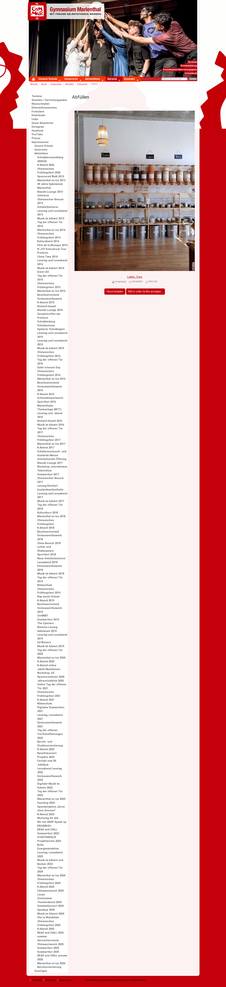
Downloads (38, 115)
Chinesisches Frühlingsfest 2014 (48, 235)
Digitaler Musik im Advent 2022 (48, 785)
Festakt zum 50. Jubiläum (47, 762)
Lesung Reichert (47, 485)
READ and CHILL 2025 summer (50, 934)
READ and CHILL (47, 829)
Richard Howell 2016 (49, 420)
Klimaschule (44, 585)
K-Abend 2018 (45, 527)
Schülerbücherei (47, 207)
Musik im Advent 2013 (50, 218)
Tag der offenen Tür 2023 (50, 793)
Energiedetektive (48, 848)
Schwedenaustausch (50, 397)
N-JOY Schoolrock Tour (51, 249)
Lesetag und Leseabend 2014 (52, 262)
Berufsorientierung (49, 967)
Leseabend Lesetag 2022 (49, 770)
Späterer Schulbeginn (51, 329)
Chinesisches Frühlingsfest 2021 (48, 694)
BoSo (40, 844)
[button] (60, 80)
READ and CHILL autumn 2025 (52, 957)
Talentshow (44, 470)
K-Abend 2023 (45, 814)
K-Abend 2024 (45, 886)
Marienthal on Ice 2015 (51, 291)
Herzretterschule (48, 940)
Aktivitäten (92, 79)
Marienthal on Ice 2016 (51, 378)
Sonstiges (40, 971)
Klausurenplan (40, 103)
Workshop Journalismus (52, 466)
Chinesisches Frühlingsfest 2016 (48, 354)
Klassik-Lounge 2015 (50, 310)
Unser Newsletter (42, 123)
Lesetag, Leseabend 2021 (50, 717)
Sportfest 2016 (46, 401)
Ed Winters (44, 642)
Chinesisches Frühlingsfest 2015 (48, 285)
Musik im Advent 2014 (50, 268)
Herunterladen (115, 291)
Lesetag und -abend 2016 (49, 415)
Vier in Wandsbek (48, 917)
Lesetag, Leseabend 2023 (50, 854)
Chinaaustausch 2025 (50, 944)
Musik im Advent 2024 (50, 913)
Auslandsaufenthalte (50, 489)
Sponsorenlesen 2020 (50, 676)
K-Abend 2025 (45, 928)
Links (35, 119)
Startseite (34, 84)
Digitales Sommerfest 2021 (50, 709)
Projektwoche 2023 (49, 841)
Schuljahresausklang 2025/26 (50, 159)
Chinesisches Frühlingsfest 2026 (48, 170)
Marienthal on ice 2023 (51, 799)
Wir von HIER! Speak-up (51, 822)
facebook (37, 130)
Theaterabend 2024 (49, 902)
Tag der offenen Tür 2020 (50, 652)
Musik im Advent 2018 (50, 573)
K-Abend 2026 (45, 165)
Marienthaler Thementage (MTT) (49, 407)
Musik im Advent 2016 (50, 424)
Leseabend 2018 (47, 562)
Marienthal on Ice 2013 (51, 180)
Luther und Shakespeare (45, 548)
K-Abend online (46, 665)
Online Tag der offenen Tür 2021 (51, 686)
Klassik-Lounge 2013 (50, 191)
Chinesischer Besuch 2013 (50, 201)
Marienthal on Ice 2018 (51, 516)
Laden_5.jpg (134, 277)
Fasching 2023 (46, 802)
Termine (192, 62)
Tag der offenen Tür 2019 (50, 579)
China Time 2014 (47, 256)
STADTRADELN (46, 837)
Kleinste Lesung (47, 627)
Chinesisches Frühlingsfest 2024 (48, 881)
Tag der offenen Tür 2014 (50, 224)
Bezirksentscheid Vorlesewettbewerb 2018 (49, 535)
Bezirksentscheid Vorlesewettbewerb (49, 296)
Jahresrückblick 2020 (50, 680)
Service (112, 79)
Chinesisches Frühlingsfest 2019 (48, 591)
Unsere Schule (47, 79)
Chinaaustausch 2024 (50, 890)
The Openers (45, 623)
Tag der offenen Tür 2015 (50, 277)
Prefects (42, 252)
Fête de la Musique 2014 (52, 245)
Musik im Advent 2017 (50, 501)
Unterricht (71, 79)
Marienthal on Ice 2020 (51, 657)
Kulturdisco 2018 (47, 512)
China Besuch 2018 (49, 543)
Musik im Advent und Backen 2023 (50, 862)
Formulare (38, 111)
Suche (193, 79)
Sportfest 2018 (46, 554)
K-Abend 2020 (45, 661)
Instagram (38, 126)
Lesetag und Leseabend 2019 (52, 636)
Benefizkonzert (46, 753)
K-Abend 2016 (45, 394)
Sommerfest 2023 (48, 833)
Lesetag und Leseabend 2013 (52, 212)
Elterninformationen (44, 107)
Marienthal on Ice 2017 (51, 443)
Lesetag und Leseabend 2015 (52, 335)
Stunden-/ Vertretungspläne (49, 100)
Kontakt (129, 79)
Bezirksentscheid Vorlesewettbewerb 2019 (49, 608)
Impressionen (56, 84)
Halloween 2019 (46, 631)
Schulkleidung (46, 321)
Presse (36, 138)
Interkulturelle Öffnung (51, 459)
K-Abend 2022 (45, 749)
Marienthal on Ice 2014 (51, 230)
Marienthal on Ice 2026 (51, 963)
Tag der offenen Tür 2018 (50, 506)
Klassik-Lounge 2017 (50, 463)
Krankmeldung (189, 65)
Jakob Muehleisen (48, 669)
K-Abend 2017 (45, 447)
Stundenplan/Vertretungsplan (180, 69)
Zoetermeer (44, 898)
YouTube (37, 134)
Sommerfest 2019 (48, 619)
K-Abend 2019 (45, 600)
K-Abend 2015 (45, 302)
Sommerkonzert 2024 (50, 905)
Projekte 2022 (45, 757)
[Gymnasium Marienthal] (67, 12)
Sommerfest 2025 (48, 948)
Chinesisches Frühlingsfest (45, 522)
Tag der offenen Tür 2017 (50, 430)
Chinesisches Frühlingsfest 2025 (48, 923)
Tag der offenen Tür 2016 (50, 361)
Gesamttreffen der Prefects (49, 316)
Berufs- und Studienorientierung (50, 743)
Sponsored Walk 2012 (50, 176)
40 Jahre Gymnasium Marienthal (50, 186)
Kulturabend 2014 (48, 241)
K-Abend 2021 (45, 699)
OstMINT (42, 615)
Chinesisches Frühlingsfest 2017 (48, 438)
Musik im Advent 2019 (50, 646)
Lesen (41, 894)
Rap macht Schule (48, 596)
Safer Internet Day (48, 367)
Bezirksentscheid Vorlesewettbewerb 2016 (49, 386)
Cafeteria (43, 195)
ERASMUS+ (44, 825)
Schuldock (191, 73)
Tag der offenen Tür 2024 (50, 869)
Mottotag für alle (47, 818)
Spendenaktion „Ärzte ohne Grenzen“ (51, 808)
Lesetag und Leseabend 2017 (52, 495)
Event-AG (43, 271)
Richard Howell (46, 306)
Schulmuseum (46, 325)
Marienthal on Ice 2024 (51, 875)
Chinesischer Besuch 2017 (50, 480)
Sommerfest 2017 (48, 474)
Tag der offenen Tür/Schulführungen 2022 (50, 734)
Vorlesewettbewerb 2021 (49, 724)
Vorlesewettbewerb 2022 (49, 778)
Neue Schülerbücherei (51, 558)
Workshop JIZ (46, 672)
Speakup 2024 (46, 909)
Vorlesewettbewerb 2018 (49, 568)
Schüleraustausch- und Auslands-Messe (51, 453)
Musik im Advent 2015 (50, 348)
